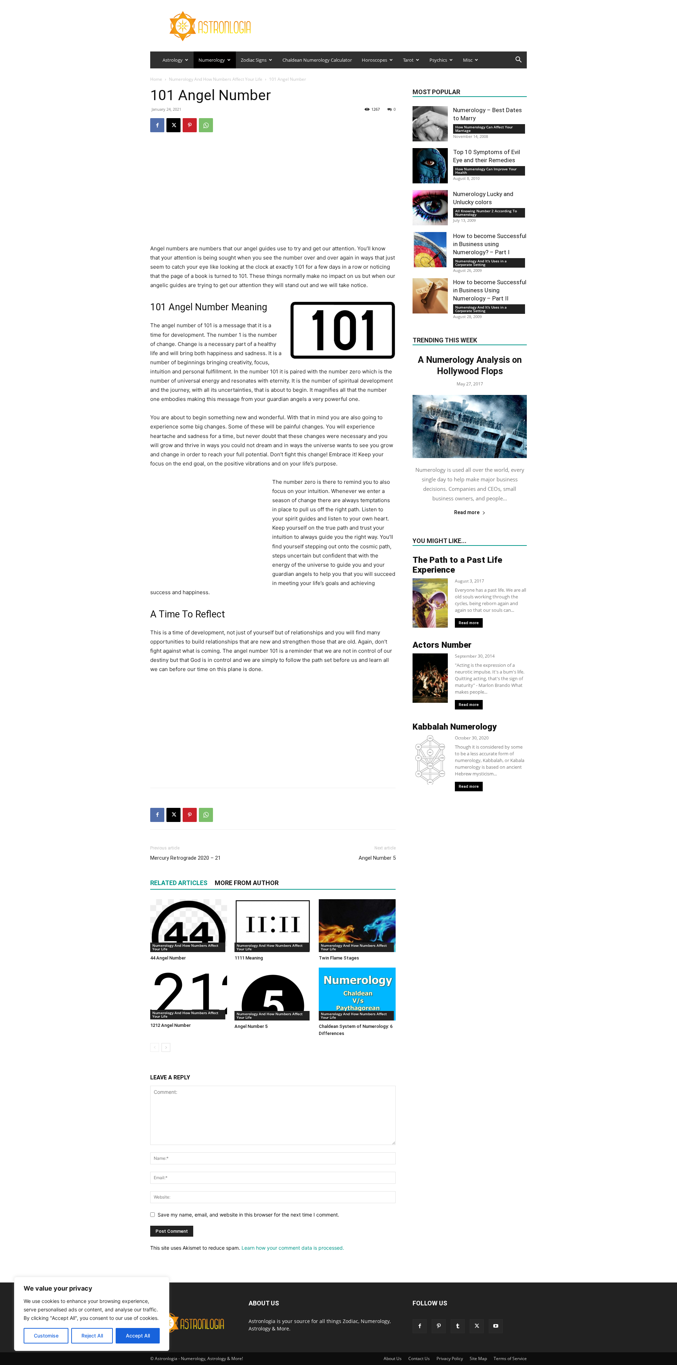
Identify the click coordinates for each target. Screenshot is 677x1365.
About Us (393, 1358)
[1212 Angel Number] (188, 993)
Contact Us (419, 1358)
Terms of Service (510, 1358)
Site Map (478, 1358)
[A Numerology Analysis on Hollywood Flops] (470, 426)
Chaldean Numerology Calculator (317, 60)
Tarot (408, 60)
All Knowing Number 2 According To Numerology (486, 212)
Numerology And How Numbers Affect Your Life (215, 79)
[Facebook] (157, 125)
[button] (518, 60)
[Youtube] (496, 1326)
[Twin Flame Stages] (357, 925)
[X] (173, 125)
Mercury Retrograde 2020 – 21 (185, 858)
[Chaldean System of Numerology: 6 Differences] (357, 994)
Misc (467, 60)
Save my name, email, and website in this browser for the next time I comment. (248, 1215)
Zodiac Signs (254, 60)
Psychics (438, 60)
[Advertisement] (273, 194)
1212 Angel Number (170, 1025)
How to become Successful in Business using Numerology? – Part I (489, 244)
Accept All (138, 1336)
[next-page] (165, 1047)
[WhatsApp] (206, 125)
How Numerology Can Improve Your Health (486, 170)
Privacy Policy (450, 1358)
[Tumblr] (458, 1326)
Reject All (92, 1336)
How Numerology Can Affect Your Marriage (484, 128)
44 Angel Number (168, 958)
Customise (46, 1336)
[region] (91, 1314)
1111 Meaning (248, 958)
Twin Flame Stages (339, 958)
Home (156, 79)
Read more (467, 512)
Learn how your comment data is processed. (293, 1248)
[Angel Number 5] (272, 994)
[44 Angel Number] (188, 925)
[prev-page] (154, 1047)
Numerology (212, 60)
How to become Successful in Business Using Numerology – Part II (489, 290)
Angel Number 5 (377, 858)
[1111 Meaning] (272, 925)
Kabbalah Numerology (454, 727)
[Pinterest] (190, 125)
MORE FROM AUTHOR (247, 882)
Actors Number (442, 645)
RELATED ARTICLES (178, 882)
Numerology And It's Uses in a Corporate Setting (481, 262)
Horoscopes (374, 60)
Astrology (173, 60)
